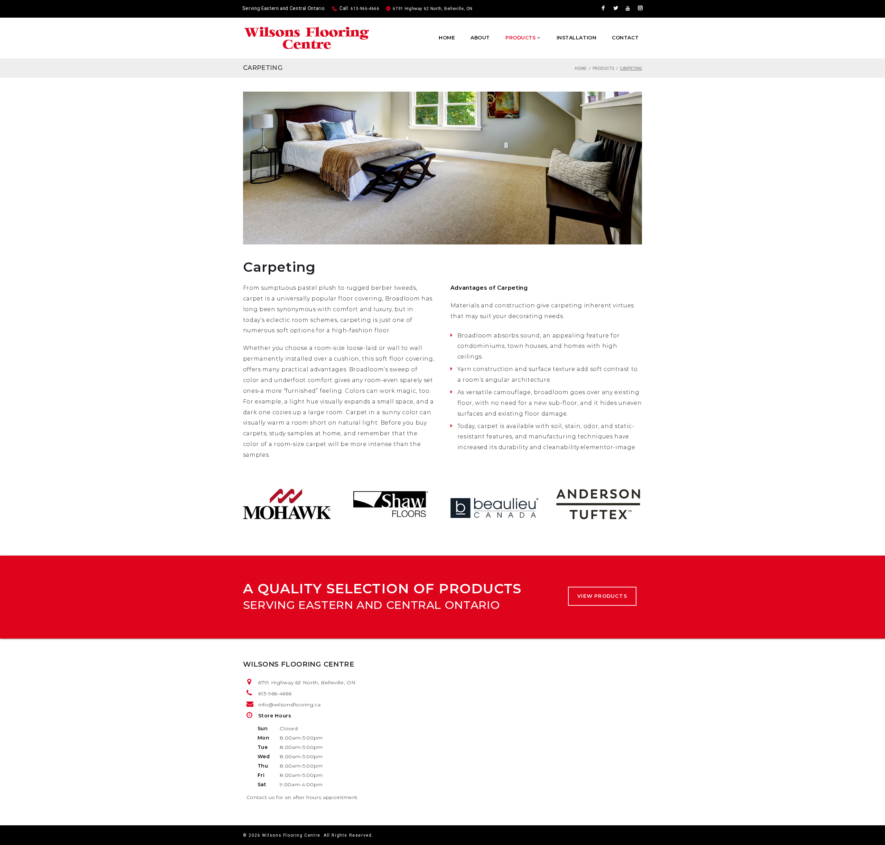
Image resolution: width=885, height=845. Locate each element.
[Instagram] (640, 8)
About (480, 38)
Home (447, 38)
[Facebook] (603, 8)
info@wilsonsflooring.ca (289, 705)
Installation (577, 38)
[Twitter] (615, 8)
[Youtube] (628, 8)
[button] (602, 596)
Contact (625, 38)
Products (520, 38)
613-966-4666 (365, 8)
